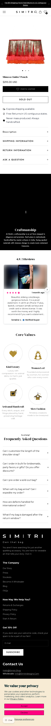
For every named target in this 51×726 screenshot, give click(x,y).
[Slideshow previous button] (4, 289)
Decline (24, 712)
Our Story (7, 568)
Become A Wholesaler (13, 582)
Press (5, 573)
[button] (45, 12)
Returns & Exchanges (13, 605)
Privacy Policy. (17, 699)
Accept (24, 706)
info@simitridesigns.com (27, 673)
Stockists (7, 577)
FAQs (5, 590)
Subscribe (13, 652)
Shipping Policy (10, 610)
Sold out (25, 99)
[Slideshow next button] (47, 289)
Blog (5, 586)
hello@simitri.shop (12, 670)
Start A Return (9, 618)
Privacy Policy (9, 614)
